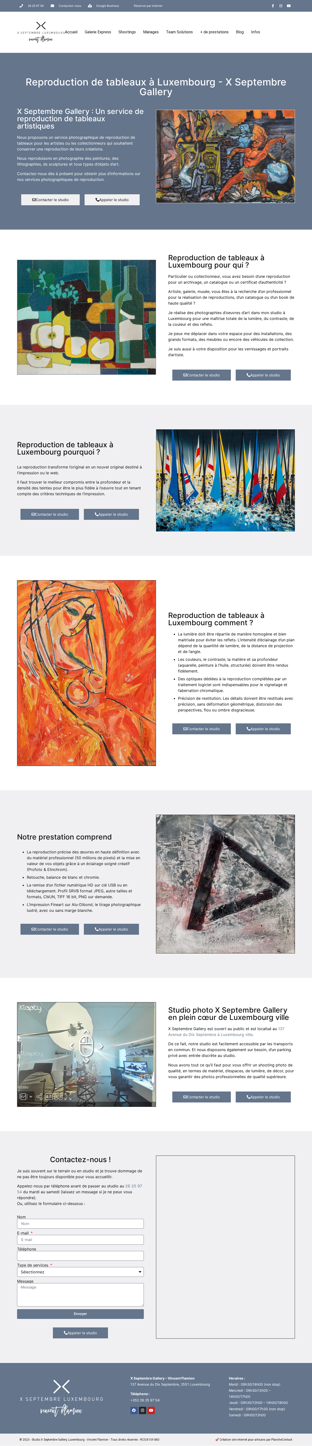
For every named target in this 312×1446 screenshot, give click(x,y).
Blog (240, 32)
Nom (21, 1217)
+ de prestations (214, 32)
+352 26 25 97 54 (145, 1400)
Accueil (71, 32)
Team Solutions (179, 32)
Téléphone (26, 1249)
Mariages (151, 32)
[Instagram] (280, 5)
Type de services (33, 1265)
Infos (255, 32)
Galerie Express (98, 32)
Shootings (127, 32)
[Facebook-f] (272, 5)
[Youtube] (288, 5)
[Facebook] (134, 1410)
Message (25, 1281)
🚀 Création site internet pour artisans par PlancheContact (253, 1439)
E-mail (23, 1233)
